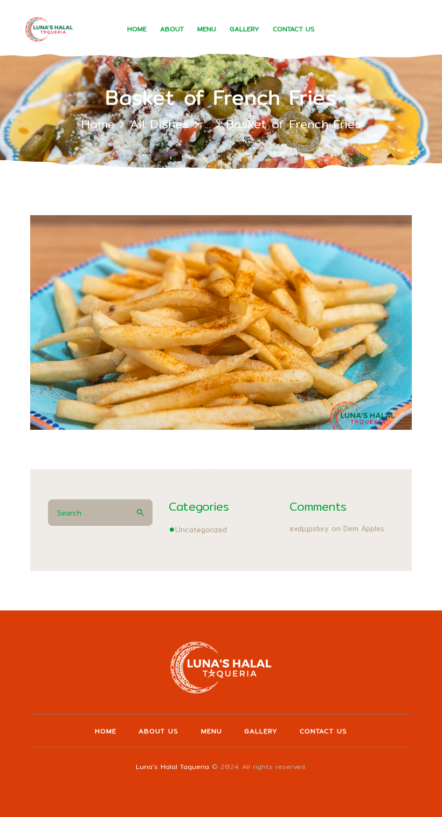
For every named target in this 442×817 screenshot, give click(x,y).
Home (98, 123)
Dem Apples (363, 528)
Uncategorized (201, 529)
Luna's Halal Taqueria (172, 766)
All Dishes (159, 123)
